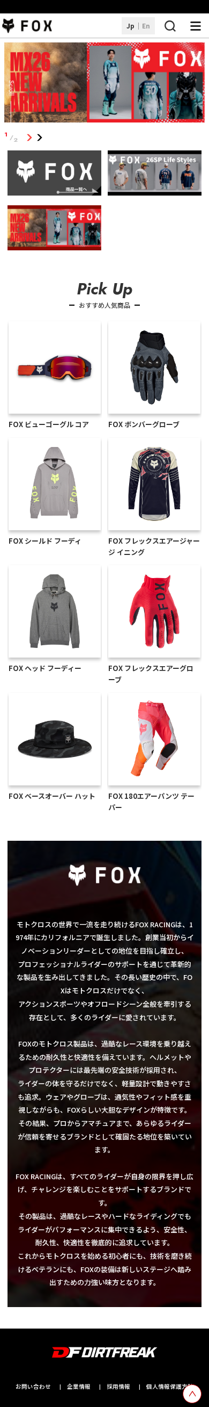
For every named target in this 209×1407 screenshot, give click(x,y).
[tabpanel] (104, 84)
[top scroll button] (192, 1393)
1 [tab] (29, 137)
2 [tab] (39, 137)
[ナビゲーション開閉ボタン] (195, 26)
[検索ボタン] (170, 26)
